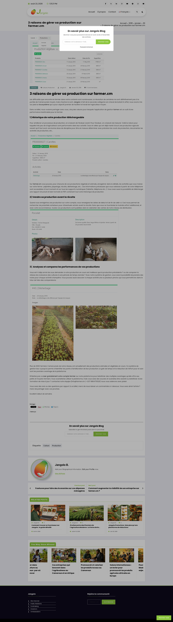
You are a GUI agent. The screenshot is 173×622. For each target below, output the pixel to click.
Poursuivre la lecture (86, 47)
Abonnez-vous (103, 42)
